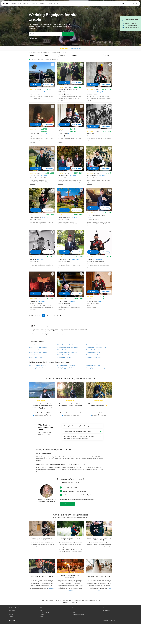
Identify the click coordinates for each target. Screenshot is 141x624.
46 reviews (67, 215)
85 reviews (60, 131)
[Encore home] (5, 3)
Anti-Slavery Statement (78, 614)
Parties (33, 3)
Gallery (42, 614)
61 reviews (96, 131)
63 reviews (38, 173)
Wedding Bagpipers (54, 52)
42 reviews (38, 257)
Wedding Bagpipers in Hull (93, 365)
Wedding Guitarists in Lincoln (93, 357)
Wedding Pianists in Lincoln (64, 357)
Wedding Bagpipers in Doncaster (37, 365)
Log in (133, 3)
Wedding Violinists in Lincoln (93, 355)
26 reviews (67, 299)
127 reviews (96, 89)
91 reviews (32, 131)
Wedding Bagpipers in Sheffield (65, 368)
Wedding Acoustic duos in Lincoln (38, 352)
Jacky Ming (98, 412)
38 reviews (67, 257)
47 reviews (96, 213)
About (73, 610)
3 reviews (38, 89)
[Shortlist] (128, 3)
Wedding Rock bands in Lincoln (94, 345)
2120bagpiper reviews (75, 49)
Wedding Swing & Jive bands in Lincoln (96, 347)
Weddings (25, 3)
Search (123, 3)
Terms (10, 612)
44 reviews (38, 215)
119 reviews (68, 87)
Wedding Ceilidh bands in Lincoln (66, 350)
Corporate (42, 3)
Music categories (44, 612)
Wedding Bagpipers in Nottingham (66, 365)
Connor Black (40, 412)
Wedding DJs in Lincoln (35, 355)
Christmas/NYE (52, 3)
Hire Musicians (15, 3)
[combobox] (36, 55)
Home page (32, 52)
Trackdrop (105, 620)
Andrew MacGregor (69, 412)
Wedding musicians (42, 52)
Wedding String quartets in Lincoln (38, 345)
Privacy (11, 614)
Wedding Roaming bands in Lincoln (38, 347)
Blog (41, 616)
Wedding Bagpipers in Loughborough (96, 368)
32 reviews (96, 173)
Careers (74, 612)
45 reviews (96, 257)
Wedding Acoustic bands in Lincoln (95, 350)
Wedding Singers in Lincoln (93, 352)
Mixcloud (112, 620)
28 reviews (89, 298)
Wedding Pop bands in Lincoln (65, 345)
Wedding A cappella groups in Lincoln (67, 352)
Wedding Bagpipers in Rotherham (37, 368)
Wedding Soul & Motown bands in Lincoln (68, 347)
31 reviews (38, 299)
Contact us (11, 616)
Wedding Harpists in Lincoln (64, 355)
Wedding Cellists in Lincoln (36, 357)
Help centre (12, 610)
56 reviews (67, 173)
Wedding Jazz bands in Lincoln (37, 350)
